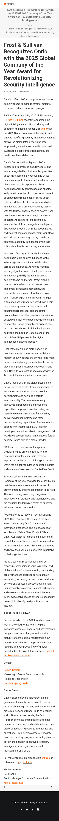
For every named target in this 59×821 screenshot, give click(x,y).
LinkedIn (27, 762)
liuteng (25, 92)
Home (29, 25)
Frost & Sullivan (14, 119)
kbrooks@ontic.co (13, 782)
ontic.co (45, 757)
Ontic (44, 128)
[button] (53, 4)
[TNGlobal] (9, 4)
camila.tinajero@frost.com (18, 683)
